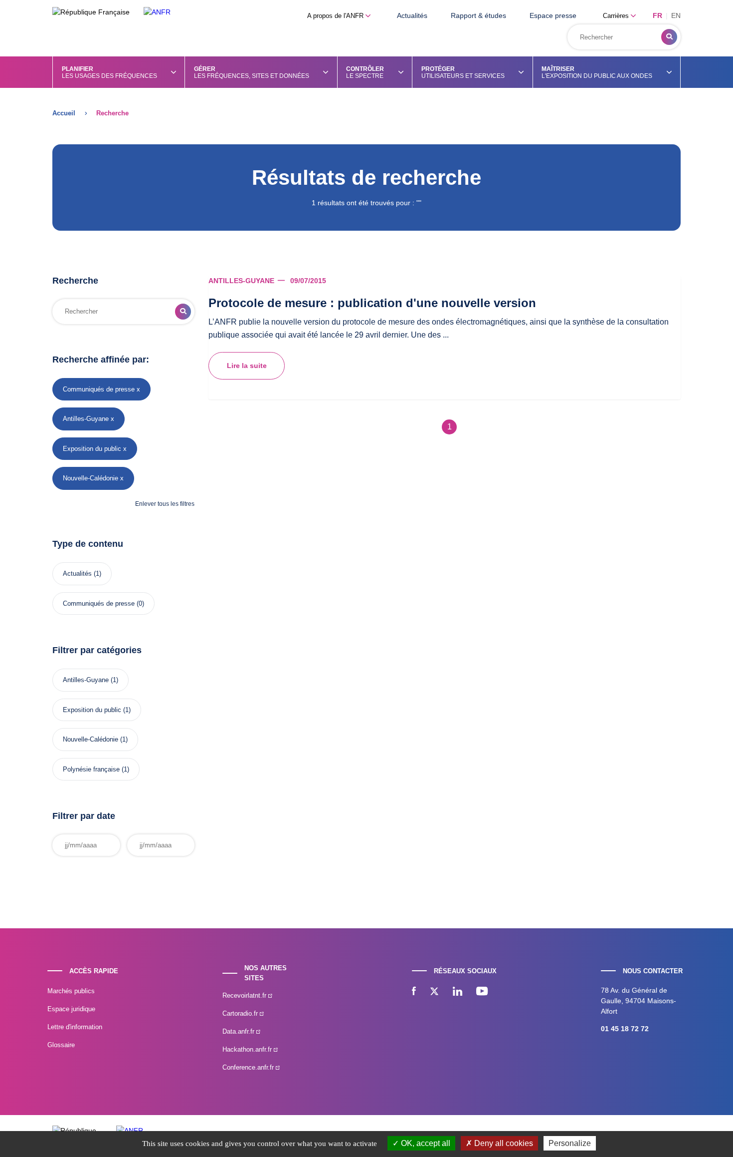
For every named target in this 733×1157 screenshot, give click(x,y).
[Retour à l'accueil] (157, 12)
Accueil (63, 113)
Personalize (570, 1143)
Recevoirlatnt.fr (245, 995)
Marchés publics (71, 991)
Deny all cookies (502, 1143)
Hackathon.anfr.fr (248, 1049)
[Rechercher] (669, 37)
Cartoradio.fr (241, 1013)
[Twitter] (434, 992)
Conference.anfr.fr (249, 1067)
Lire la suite (247, 366)
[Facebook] (414, 992)
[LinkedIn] (457, 992)
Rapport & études (478, 15)
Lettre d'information (74, 1027)
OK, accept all (424, 1143)
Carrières (617, 15)
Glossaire (61, 1045)
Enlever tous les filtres (164, 503)
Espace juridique (71, 1009)
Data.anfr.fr (239, 1031)
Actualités (412, 15)
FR (657, 15)
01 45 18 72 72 (625, 1029)
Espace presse (553, 15)
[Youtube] (482, 992)
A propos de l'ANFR (336, 15)
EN (676, 15)
